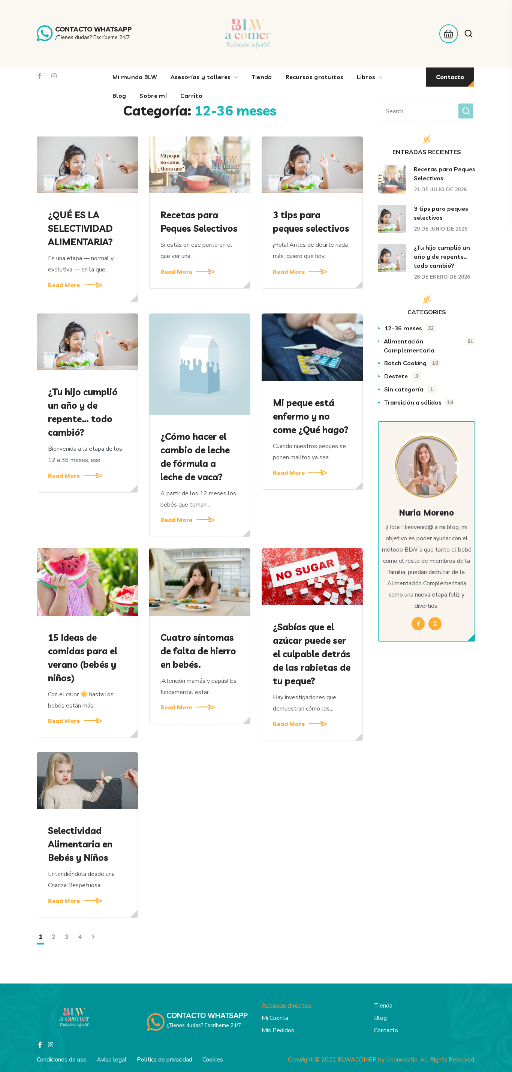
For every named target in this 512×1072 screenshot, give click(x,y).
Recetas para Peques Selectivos (199, 221)
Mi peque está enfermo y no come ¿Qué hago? (311, 416)
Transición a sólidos (418, 402)
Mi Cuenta (275, 1018)
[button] (446, 33)
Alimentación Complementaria (428, 345)
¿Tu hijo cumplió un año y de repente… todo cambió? (83, 412)
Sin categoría (408, 389)
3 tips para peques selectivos (311, 221)
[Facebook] (40, 76)
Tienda (383, 1006)
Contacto (386, 1030)
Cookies (212, 1060)
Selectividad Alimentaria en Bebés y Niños (80, 844)
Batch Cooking (411, 363)
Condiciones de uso (62, 1060)
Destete (401, 376)
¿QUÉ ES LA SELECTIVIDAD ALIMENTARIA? (80, 228)
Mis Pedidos (278, 1030)
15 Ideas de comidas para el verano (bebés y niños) (82, 658)
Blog (380, 1018)
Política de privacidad (164, 1060)
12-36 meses (409, 328)
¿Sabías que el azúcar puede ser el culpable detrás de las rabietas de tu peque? (311, 654)
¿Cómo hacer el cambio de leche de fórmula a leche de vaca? (195, 457)
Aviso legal (112, 1060)
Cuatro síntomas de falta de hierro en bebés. (198, 651)
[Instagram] (54, 76)
